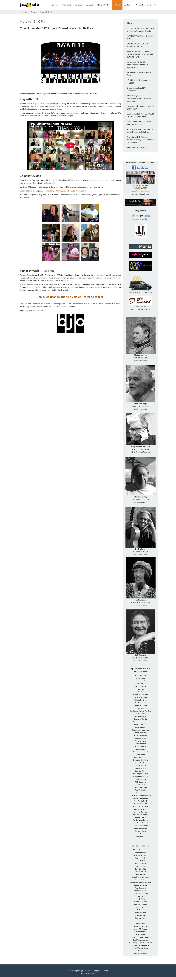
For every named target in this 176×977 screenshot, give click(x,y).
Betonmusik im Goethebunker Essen (139, 73)
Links (149, 5)
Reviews (54, 5)
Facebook (49, 191)
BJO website (80, 191)
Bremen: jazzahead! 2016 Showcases (137, 89)
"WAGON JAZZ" (140, 188)
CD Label (89, 5)
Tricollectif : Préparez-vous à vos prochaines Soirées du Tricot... (140, 29)
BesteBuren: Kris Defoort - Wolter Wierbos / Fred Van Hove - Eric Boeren (140, 140)
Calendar (78, 5)
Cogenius (92, 973)
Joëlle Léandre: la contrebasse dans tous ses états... (139, 122)
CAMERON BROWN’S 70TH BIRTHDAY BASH (139, 45)
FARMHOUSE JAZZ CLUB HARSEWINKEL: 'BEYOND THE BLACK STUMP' (140, 54)
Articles (117, 5)
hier (35, 287)
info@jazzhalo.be (84, 970)
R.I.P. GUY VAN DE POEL (137, 147)
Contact (139, 5)
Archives (127, 5)
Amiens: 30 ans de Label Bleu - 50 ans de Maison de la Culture (140, 130)
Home (24, 12)
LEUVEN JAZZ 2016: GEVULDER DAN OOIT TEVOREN (140, 115)
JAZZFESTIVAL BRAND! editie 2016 (140, 37)
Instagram (58, 191)
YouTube (66, 191)
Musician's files (103, 5)
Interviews (66, 5)
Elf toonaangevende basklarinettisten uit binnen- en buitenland (139, 98)
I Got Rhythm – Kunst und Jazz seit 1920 (139, 81)
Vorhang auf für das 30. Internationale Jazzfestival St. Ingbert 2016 (139, 64)
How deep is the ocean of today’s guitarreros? (140, 107)
